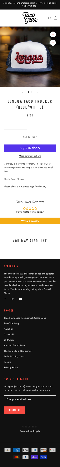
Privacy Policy (11, 367)
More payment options (30, 156)
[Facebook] (5, 299)
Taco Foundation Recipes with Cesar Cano (25, 318)
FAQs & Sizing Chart (14, 356)
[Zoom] (53, 34)
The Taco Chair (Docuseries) (18, 351)
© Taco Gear (30, 426)
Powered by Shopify (30, 431)
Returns (7, 362)
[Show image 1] (28, 92)
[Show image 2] (31, 92)
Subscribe (14, 410)
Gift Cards (9, 340)
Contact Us (9, 334)
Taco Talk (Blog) (12, 323)
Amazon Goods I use (14, 345)
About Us (8, 329)
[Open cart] (55, 18)
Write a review (30, 221)
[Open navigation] (4, 18)
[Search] (49, 18)
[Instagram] (13, 299)
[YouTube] (20, 299)
